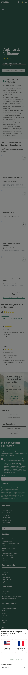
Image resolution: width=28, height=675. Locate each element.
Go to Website (21, 672)
